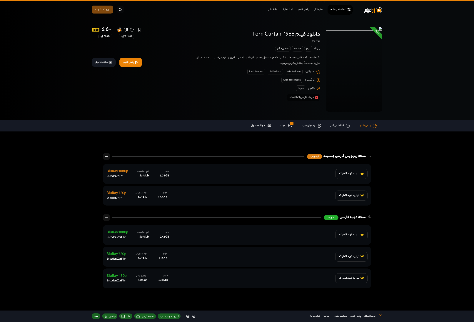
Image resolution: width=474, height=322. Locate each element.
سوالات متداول (340, 316)
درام (308, 49)
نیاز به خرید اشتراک (349, 174)
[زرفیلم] (373, 9)
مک (129, 316)
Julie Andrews (293, 72)
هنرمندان (318, 9)
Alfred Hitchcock (292, 80)
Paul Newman (256, 72)
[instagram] (188, 316)
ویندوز (113, 316)
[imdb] (96, 30)
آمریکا (301, 88)
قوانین (326, 316)
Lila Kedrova (274, 72)
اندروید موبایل (172, 316)
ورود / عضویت (102, 9)
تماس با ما (315, 316)
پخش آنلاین (303, 9)
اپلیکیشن (272, 9)
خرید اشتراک (287, 9)
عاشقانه (297, 49)
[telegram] (194, 316)
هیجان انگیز (283, 49)
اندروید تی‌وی (148, 316)
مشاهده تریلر (101, 62)
